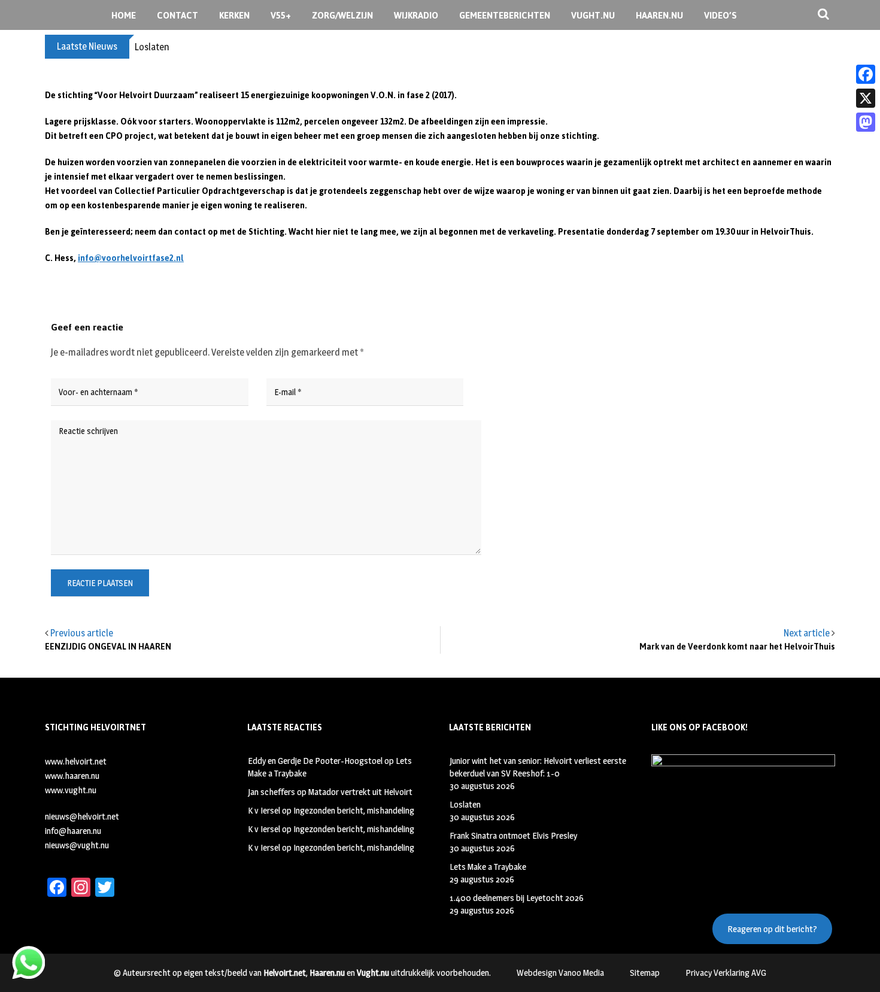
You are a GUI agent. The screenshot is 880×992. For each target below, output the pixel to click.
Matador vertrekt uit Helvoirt (360, 791)
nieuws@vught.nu (77, 845)
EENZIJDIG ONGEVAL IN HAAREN (108, 647)
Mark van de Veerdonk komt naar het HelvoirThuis (737, 647)
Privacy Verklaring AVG (725, 972)
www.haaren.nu (72, 775)
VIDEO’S (720, 15)
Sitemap (645, 972)
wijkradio (416, 15)
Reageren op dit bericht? (772, 929)
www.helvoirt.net (76, 761)
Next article (807, 633)
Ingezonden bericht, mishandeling (353, 810)
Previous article (81, 633)
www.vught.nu (70, 790)
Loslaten (152, 47)
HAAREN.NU (659, 15)
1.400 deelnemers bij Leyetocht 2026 (517, 897)
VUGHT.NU (593, 15)
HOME (123, 15)
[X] (866, 98)
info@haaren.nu (73, 830)
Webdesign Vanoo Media (560, 972)
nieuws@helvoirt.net (82, 816)
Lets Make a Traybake (488, 866)
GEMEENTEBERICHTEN (504, 15)
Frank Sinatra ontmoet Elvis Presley (513, 835)
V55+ (281, 15)
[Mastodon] (866, 122)
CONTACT (177, 15)
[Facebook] (866, 74)
